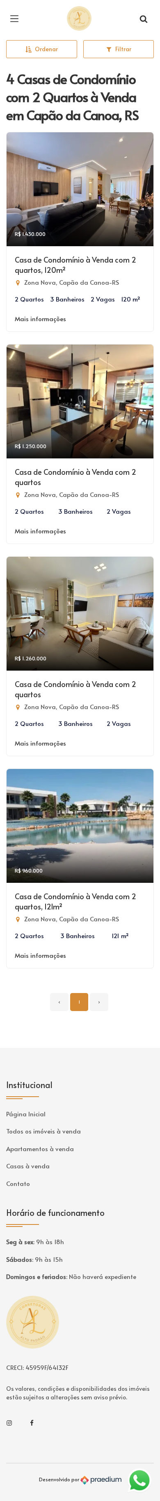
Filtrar (123, 49)
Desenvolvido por (59, 1479)
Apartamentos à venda (40, 1148)
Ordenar (46, 49)
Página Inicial (26, 1113)
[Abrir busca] (143, 18)
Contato (18, 1183)
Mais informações (40, 318)
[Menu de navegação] (16, 18)
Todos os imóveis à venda (43, 1131)
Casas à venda (28, 1165)
